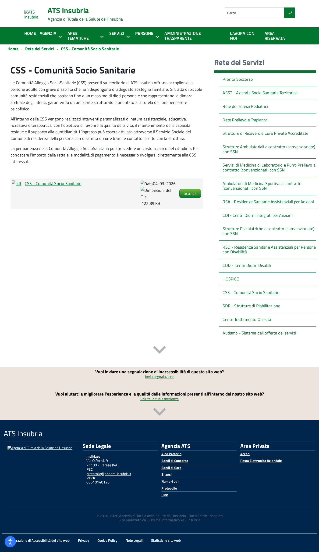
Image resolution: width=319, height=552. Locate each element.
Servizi (116, 33)
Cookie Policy (107, 540)
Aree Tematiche (78, 35)
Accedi (245, 454)
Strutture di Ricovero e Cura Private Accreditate (265, 133)
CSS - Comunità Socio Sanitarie (53, 183)
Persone (144, 33)
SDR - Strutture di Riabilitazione (251, 306)
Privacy (83, 540)
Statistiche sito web (166, 540)
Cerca (289, 12)
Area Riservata (275, 35)
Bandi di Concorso (174, 460)
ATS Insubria (85, 14)
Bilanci (166, 474)
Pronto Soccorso (238, 79)
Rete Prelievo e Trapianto (245, 120)
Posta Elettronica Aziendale (261, 460)
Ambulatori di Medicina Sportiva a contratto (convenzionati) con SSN (262, 186)
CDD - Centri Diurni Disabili (247, 265)
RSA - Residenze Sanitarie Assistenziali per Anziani (268, 202)
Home (30, 33)
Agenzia (48, 33)
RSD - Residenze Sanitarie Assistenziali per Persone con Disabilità (269, 249)
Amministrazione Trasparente (182, 35)
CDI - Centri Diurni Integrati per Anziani (257, 215)
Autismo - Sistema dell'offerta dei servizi (259, 333)
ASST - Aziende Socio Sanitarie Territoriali (260, 93)
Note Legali (134, 540)
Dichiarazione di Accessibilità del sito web (38, 540)
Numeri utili (170, 481)
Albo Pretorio (171, 454)
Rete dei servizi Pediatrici (245, 106)
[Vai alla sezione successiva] (159, 350)
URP (164, 495)
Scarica (190, 193)
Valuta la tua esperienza (159, 399)
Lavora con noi (242, 35)
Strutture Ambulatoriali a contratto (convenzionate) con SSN (269, 149)
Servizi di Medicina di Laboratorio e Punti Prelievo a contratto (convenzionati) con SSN (269, 167)
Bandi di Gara (171, 467)
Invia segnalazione (159, 376)
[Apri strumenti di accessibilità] (10, 541)
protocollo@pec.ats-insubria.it (108, 473)
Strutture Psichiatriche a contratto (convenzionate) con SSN (268, 231)
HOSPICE (231, 279)
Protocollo (169, 488)
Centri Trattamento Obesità (247, 319)
